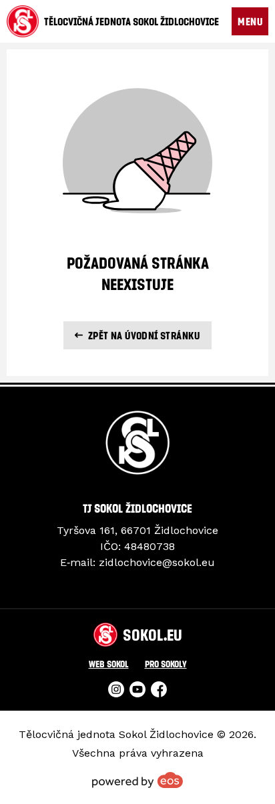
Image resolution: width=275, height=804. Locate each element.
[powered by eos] (137, 780)
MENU (250, 21)
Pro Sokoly (166, 663)
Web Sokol (109, 663)
